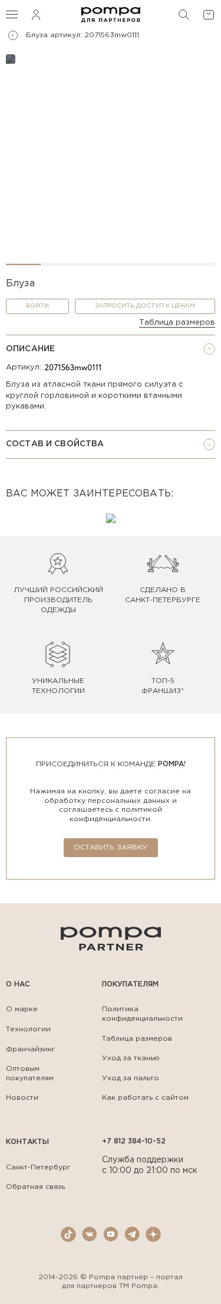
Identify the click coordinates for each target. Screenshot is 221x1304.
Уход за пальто (130, 1078)
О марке (22, 1009)
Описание (30, 348)
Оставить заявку (110, 847)
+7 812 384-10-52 (134, 1141)
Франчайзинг (30, 1049)
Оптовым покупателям (30, 1073)
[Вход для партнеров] (36, 15)
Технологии (28, 1029)
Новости (22, 1097)
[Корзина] (208, 15)
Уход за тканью (131, 1058)
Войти (37, 306)
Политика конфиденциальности (142, 1014)
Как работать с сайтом (145, 1097)
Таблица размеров (177, 322)
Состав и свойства (55, 443)
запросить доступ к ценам (145, 306)
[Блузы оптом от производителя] (13, 35)
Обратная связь (35, 1187)
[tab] (110, 348)
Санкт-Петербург (38, 1167)
